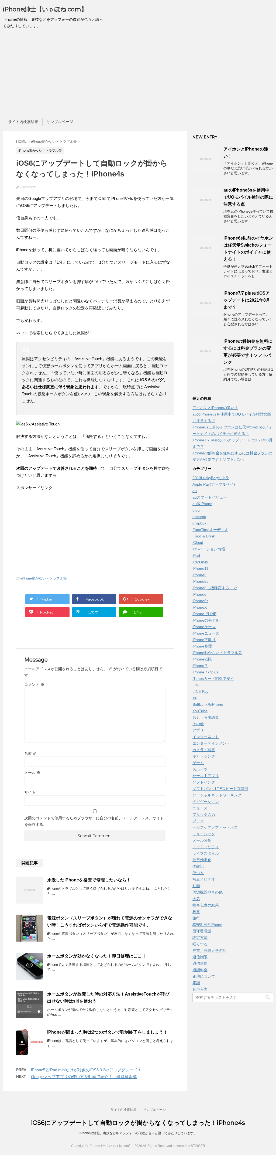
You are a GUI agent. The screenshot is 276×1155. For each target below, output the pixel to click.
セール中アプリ (205, 776)
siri (194, 698)
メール (32, 773)
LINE (196, 685)
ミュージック (203, 834)
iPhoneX (199, 607)
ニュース (200, 808)
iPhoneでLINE (204, 614)
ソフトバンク (203, 782)
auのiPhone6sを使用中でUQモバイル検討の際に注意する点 (248, 197)
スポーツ (200, 769)
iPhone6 (199, 594)
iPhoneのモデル (205, 620)
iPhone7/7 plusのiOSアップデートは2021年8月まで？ (246, 300)
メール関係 (201, 840)
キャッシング (203, 756)
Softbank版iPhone (207, 704)
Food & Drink (203, 536)
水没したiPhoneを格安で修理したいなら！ (89, 880)
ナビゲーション (205, 801)
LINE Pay (200, 691)
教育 (196, 911)
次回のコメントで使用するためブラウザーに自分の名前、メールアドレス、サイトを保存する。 (94, 821)
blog (196, 510)
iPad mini (200, 562)
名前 (30, 753)
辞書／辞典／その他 (209, 950)
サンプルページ (60, 122)
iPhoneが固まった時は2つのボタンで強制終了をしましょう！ (107, 1032)
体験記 (198, 866)
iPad (196, 555)
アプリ (198, 730)
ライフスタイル (205, 853)
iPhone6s (200, 601)
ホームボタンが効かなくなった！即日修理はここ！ (96, 956)
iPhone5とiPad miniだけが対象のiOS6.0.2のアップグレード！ (86, 1070)
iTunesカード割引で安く (213, 678)
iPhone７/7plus (205, 672)
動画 (196, 886)
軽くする (200, 944)
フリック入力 (203, 814)
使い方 (198, 873)
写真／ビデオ (203, 879)
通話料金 (200, 970)
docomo (199, 517)
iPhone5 (199, 575)
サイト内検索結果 (23, 122)
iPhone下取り (204, 640)
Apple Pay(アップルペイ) (213, 484)
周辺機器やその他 (207, 892)
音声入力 (200, 989)
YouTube (200, 711)
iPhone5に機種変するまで (214, 588)
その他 (198, 724)
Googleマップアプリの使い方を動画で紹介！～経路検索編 (84, 1076)
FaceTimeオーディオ (210, 529)
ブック (198, 821)
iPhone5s (200, 581)
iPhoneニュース (205, 633)
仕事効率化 (201, 860)
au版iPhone (202, 504)
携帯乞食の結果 (205, 905)
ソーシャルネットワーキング (217, 795)
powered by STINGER (189, 1146)
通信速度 (200, 963)
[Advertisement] (138, 75)
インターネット (205, 737)
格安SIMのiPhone (207, 924)
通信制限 (200, 957)
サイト (30, 792)
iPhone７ (200, 665)
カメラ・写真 (203, 750)
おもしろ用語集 (205, 717)
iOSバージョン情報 (208, 549)
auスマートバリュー (209, 497)
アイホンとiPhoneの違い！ (215, 408)
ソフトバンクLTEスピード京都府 (220, 788)
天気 (196, 899)
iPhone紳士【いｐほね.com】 (45, 9)
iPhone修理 (202, 646)
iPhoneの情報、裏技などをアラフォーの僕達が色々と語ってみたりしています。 (138, 1133)
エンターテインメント (211, 743)
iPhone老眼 (202, 659)
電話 (196, 983)
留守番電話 (201, 931)
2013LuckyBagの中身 (210, 478)
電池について (203, 976)
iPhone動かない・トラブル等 (44, 578)
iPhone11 (200, 568)
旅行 (196, 918)
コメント (34, 684)
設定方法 (200, 937)
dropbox (199, 523)
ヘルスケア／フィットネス (215, 827)
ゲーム (198, 763)
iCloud (197, 542)
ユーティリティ (205, 847)
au (194, 491)
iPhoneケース (204, 627)
